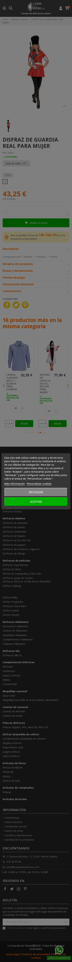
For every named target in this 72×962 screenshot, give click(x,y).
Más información (14, 483)
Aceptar (36, 502)
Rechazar (36, 492)
